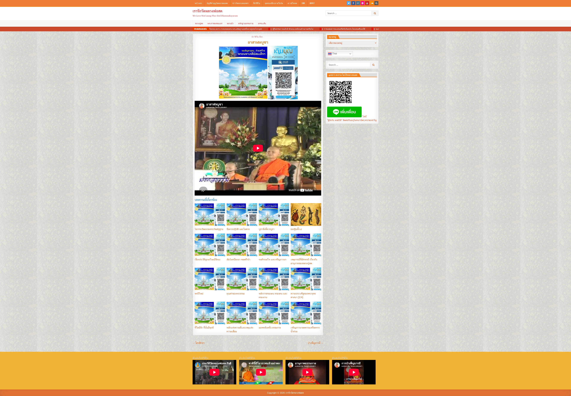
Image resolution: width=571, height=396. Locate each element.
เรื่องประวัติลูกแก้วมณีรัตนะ (207, 259)
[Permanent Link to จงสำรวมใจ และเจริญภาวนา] (274, 244)
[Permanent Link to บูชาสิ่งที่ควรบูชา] (274, 214)
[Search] (376, 3)
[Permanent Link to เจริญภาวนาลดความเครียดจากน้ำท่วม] (306, 313)
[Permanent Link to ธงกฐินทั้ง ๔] (306, 214)
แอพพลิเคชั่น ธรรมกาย (270, 327)
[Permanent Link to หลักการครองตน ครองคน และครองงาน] (274, 278)
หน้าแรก (198, 3)
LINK (303, 3)
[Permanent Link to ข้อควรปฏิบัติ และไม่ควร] (242, 214)
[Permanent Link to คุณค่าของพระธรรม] (242, 278)
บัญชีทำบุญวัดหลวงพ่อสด (217, 3)
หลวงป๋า (230, 23)
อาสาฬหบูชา (258, 42)
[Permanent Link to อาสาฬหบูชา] (258, 72)
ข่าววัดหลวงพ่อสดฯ (240, 3)
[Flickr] (362, 3)
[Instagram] (358, 3)
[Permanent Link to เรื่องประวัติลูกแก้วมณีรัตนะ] (210, 244)
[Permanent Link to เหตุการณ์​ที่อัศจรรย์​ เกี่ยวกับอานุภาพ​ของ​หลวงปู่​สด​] (306, 244)
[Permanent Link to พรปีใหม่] (210, 278)
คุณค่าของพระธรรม (236, 293)
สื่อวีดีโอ (256, 3)
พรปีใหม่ (199, 293)
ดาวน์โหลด (292, 3)
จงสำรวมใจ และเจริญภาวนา (272, 259)
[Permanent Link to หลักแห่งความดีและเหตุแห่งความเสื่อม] (242, 313)
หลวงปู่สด (199, 23)
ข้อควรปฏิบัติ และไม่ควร (238, 229)
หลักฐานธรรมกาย (245, 23)
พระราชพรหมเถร (215, 23)
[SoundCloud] (372, 3)
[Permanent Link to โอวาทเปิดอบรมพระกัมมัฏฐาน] (210, 214)
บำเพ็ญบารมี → (315, 342)
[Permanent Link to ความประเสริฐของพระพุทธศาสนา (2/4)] (306, 278)
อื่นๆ (260, 36)
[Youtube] (367, 3)
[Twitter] (349, 3)
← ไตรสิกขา (198, 342)
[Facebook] (353, 3)
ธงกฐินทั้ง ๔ (296, 229)
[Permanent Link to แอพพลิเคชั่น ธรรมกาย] (274, 313)
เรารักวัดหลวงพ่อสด (207, 10)
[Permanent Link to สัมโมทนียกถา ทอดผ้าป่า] (242, 244)
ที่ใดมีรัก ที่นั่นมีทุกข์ (204, 327)
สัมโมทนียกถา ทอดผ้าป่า (238, 259)
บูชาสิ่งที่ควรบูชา (266, 229)
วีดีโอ (256, 36)
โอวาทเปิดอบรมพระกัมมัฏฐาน (209, 229)
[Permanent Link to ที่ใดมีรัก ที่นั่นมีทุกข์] (210, 313)
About (312, 3)
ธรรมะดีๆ (262, 23)
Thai (334, 53)
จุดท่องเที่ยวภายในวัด (274, 3)
